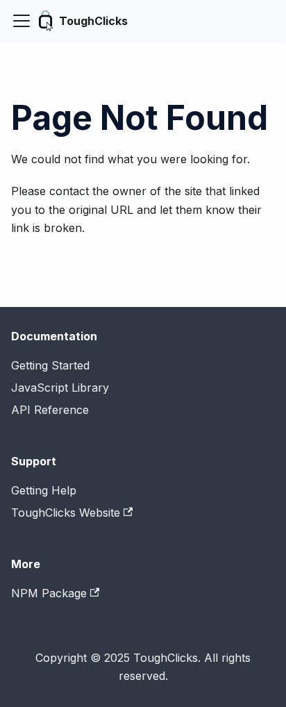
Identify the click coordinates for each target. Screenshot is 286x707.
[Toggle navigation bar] (21, 20)
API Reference (50, 410)
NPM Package (49, 593)
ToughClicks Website (65, 512)
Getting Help (43, 490)
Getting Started (50, 365)
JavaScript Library (60, 387)
